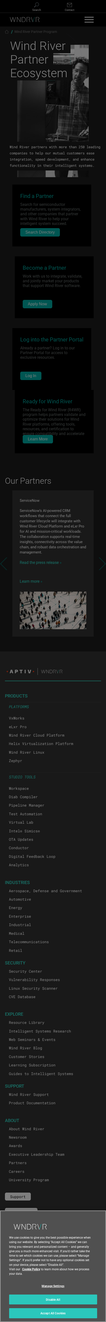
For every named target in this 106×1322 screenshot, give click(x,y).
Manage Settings (53, 1286)
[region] (53, 1266)
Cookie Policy (31, 1269)
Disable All (53, 1299)
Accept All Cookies (53, 1313)
